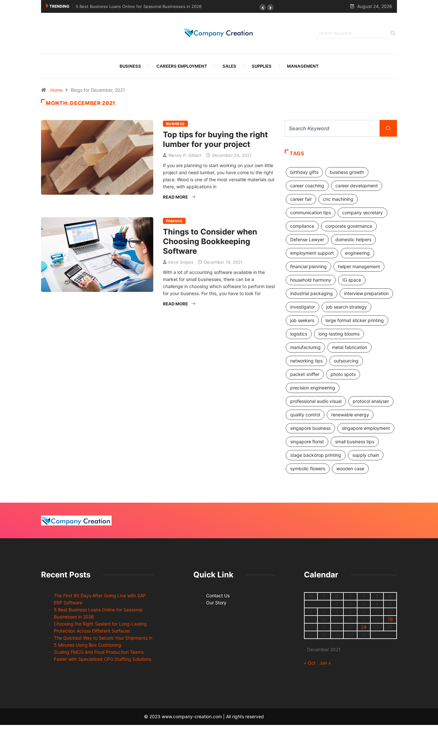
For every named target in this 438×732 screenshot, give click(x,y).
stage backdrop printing (315, 455)
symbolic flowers (307, 468)
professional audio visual (315, 401)
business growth (347, 172)
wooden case (350, 468)
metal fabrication (349, 347)
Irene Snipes (180, 262)
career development (356, 185)
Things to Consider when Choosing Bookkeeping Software (210, 241)
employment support (312, 253)
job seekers (302, 320)
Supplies (262, 66)
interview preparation (366, 293)
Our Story (216, 602)
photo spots (343, 374)
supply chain (365, 455)
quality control (305, 414)
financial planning (308, 266)
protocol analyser (371, 401)
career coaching (307, 185)
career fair (301, 199)
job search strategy (346, 307)
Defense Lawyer (307, 239)
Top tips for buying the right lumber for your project (215, 139)
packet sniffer (304, 374)
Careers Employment (181, 66)
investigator (302, 307)
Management (303, 66)
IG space (351, 280)
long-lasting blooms (338, 333)
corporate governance (348, 226)
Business (130, 66)
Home (56, 90)
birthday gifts (304, 172)
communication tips (310, 212)
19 (390, 619)
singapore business (310, 428)
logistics (298, 333)
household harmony (310, 280)
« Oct (310, 663)
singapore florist (307, 441)
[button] (262, 7)
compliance (302, 226)
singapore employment (366, 428)
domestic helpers (353, 239)
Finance (174, 221)
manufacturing (305, 347)
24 (363, 627)
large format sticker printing (354, 320)
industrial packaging (311, 293)
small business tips (354, 441)
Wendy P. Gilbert (185, 155)
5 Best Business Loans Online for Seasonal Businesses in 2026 (139, 6)
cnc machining (338, 199)
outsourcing (346, 360)
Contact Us (218, 595)
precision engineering (312, 387)
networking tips (306, 360)
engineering (357, 253)
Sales (229, 66)
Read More (175, 197)
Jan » (325, 663)
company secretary (362, 212)
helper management (359, 266)
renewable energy (350, 414)
